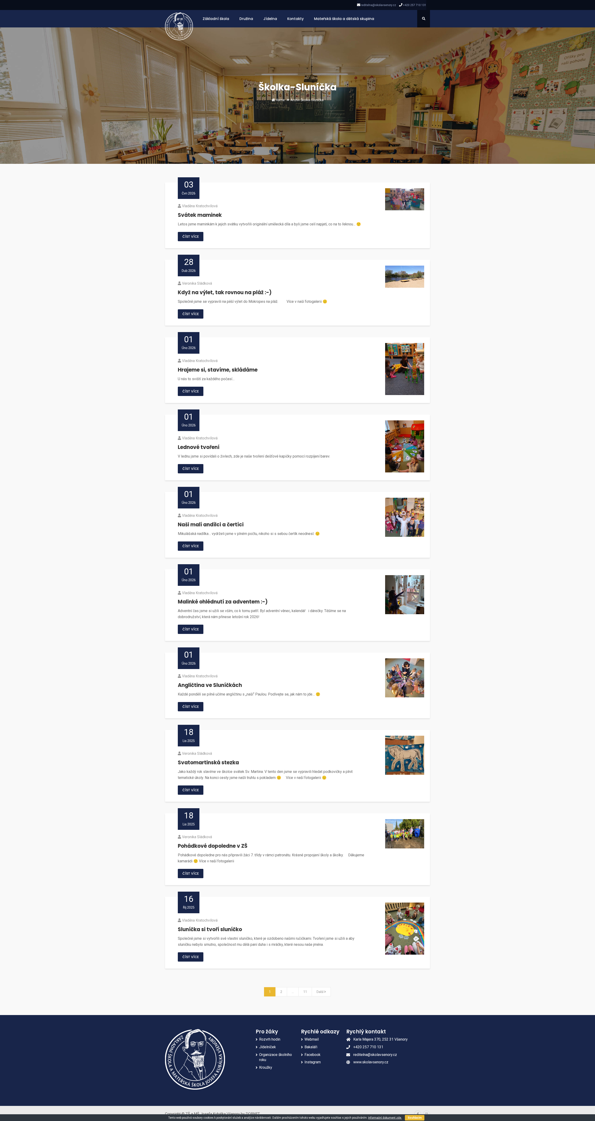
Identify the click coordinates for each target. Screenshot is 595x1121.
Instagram (312, 1062)
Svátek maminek (200, 215)
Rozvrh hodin (269, 1039)
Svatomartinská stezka (208, 762)
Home (280, 100)
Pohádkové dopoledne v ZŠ (213, 846)
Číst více (190, 236)
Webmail (311, 1039)
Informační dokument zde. (385, 1117)
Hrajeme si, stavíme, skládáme (218, 369)
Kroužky (265, 1067)
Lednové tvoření (198, 447)
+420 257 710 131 (414, 5)
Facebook (312, 1054)
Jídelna (270, 18)
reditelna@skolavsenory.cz (378, 5)
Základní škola (216, 18)
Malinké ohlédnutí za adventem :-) (223, 601)
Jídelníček (267, 1047)
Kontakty (295, 18)
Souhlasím (415, 1117)
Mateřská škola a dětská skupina (344, 18)
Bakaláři (310, 1047)
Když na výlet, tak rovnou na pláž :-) (225, 292)
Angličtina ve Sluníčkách (210, 685)
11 (305, 992)
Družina (246, 18)
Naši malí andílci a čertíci (211, 524)
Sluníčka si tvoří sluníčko (210, 929)
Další (320, 992)
